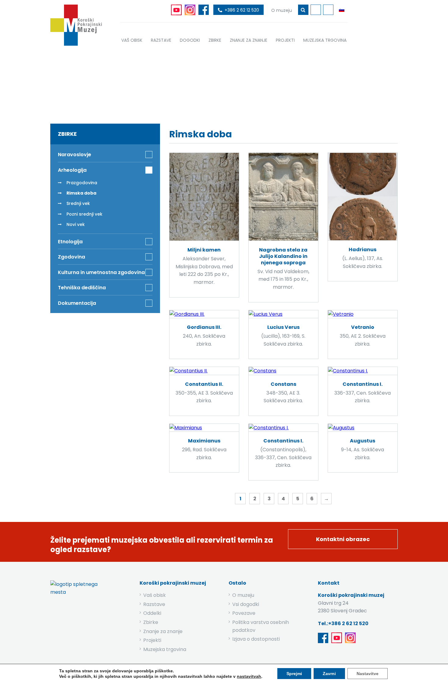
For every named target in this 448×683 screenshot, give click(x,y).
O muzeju (243, 595)
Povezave (243, 613)
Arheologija (228, 82)
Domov (169, 82)
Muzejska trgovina (164, 649)
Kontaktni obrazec (343, 539)
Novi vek (75, 224)
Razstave (154, 604)
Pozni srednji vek (84, 214)
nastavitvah (249, 676)
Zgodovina (71, 256)
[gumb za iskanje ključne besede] (303, 10)
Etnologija (70, 241)
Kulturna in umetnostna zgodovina (101, 272)
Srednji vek (78, 203)
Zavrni (329, 673)
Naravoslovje (74, 154)
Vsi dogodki (245, 604)
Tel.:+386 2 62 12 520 (343, 623)
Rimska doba (81, 193)
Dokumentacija (77, 303)
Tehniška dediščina (82, 287)
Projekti (152, 640)
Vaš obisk (154, 595)
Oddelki (152, 613)
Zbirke (196, 82)
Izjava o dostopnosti (256, 639)
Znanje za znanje (163, 631)
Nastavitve (368, 673)
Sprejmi (294, 673)
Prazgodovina (81, 183)
